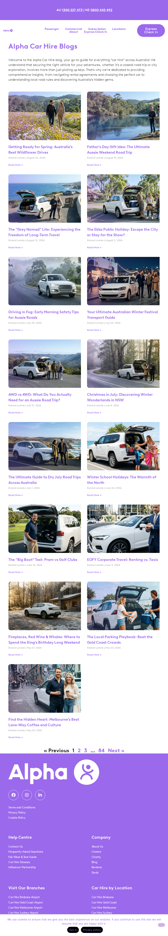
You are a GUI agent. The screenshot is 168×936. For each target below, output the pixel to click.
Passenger (52, 29)
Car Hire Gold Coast (104, 902)
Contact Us (15, 846)
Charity (96, 857)
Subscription (97, 29)
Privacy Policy (17, 812)
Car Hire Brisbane (103, 897)
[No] (161, 925)
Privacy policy (92, 929)
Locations (119, 29)
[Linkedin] (40, 795)
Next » (116, 750)
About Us (97, 846)
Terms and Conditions (21, 807)
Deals (95, 872)
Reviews (97, 867)
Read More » (15, 164)
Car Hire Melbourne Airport (25, 907)
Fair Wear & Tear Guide (22, 857)
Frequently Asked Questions (25, 851)
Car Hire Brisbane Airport (24, 897)
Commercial (73, 29)
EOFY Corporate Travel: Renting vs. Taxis (123, 559)
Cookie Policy (16, 817)
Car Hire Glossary (19, 862)
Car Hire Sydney (102, 912)
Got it (73, 929)
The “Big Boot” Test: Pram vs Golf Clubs (42, 559)
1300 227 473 (72, 10)
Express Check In (95, 32)
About (73, 32)
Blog (94, 862)
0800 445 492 (101, 10)
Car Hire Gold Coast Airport (25, 902)
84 (101, 750)
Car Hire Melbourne (104, 907)
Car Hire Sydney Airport (23, 912)
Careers (96, 851)
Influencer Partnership (22, 867)
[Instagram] (27, 795)
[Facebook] (13, 795)
